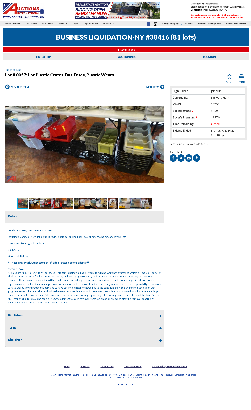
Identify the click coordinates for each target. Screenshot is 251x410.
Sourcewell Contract (236, 24)
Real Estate (31, 24)
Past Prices (47, 24)
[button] (161, 94)
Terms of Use (107, 366)
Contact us (196, 9)
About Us (62, 24)
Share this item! (178, 152)
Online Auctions (12, 24)
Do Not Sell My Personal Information (169, 366)
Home (67, 366)
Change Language (171, 24)
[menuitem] (13, 23)
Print (241, 81)
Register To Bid (90, 24)
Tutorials (189, 24)
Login (75, 24)
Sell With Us (109, 24)
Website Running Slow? (209, 24)
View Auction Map (133, 366)
